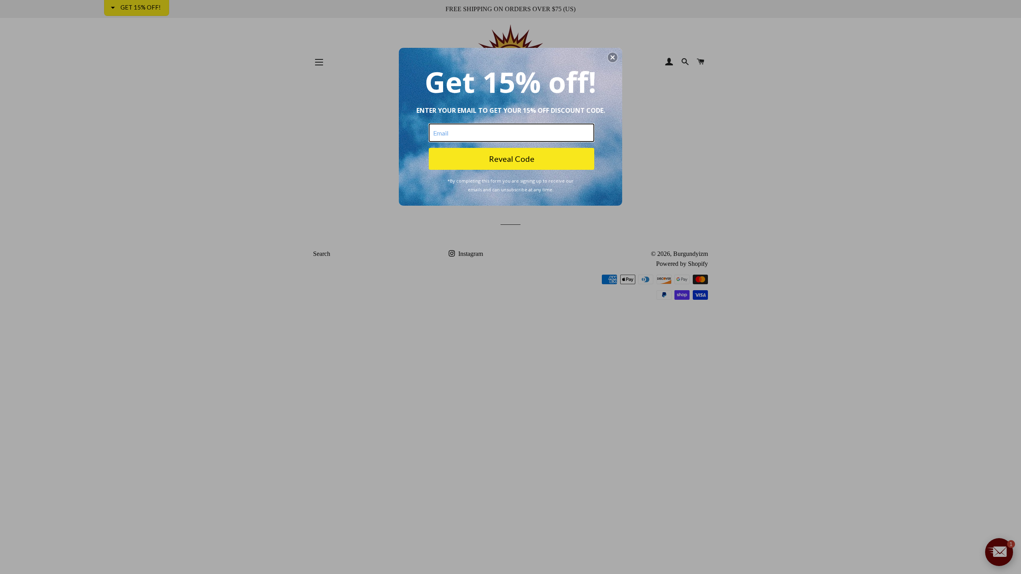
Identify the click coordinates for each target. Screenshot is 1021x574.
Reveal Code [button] (511, 158)
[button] (612, 57)
